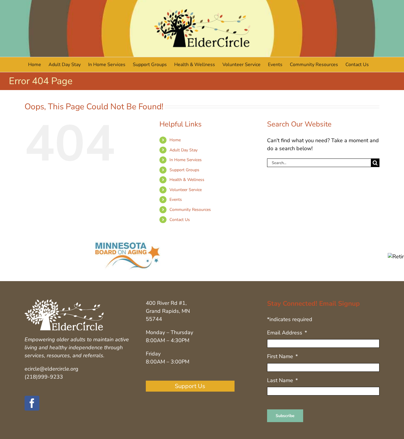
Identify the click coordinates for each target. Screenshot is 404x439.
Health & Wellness (186, 179)
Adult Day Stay (183, 150)
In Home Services (185, 160)
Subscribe (285, 416)
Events (175, 199)
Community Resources (190, 209)
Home (175, 140)
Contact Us (179, 219)
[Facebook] (32, 403)
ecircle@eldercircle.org (51, 368)
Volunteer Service (185, 190)
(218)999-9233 (44, 376)
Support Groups (184, 170)
